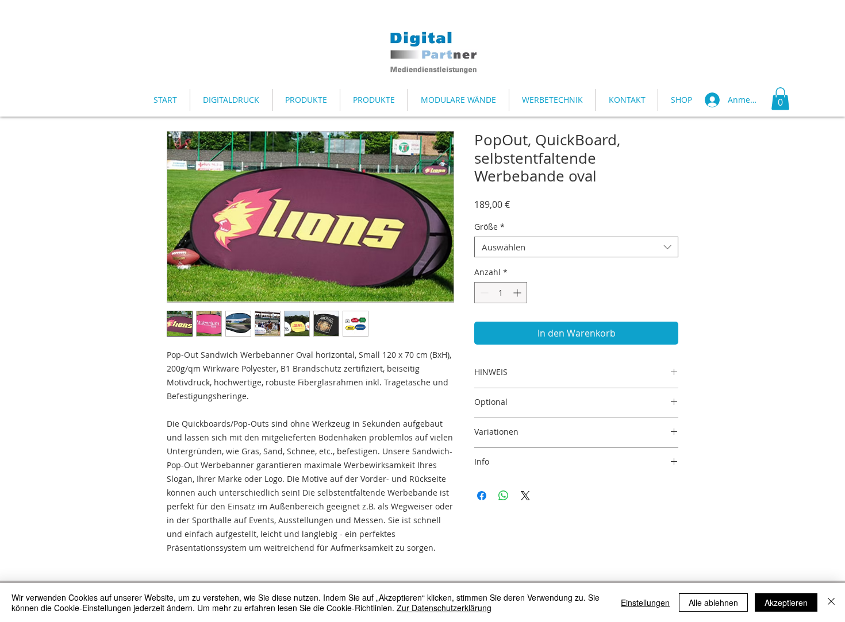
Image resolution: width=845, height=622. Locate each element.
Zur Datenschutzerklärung (444, 607)
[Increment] (518, 293)
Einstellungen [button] (645, 602)
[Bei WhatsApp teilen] (503, 496)
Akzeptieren (786, 602)
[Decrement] (483, 293)
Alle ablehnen (713, 602)
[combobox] (576, 247)
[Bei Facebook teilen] (482, 496)
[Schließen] (831, 602)
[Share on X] (525, 496)
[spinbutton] (500, 293)
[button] (780, 98)
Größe (489, 227)
